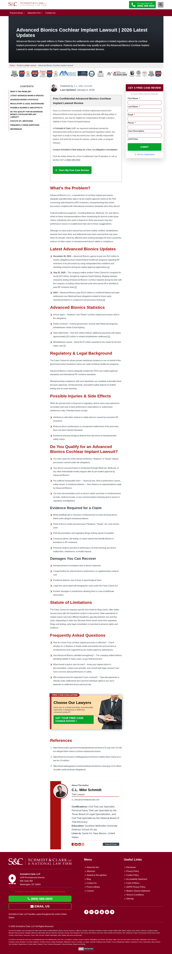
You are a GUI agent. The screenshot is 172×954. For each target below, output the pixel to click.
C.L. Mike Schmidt (83, 86)
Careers (90, 891)
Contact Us (50, 13)
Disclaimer (131, 867)
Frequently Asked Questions (24, 125)
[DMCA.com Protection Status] (86, 950)
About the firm (93, 867)
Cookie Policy (132, 875)
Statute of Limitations (21, 121)
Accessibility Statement (136, 879)
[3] (104, 300)
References (16, 129)
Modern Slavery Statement (138, 891)
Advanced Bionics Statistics (24, 100)
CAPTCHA (133, 139)
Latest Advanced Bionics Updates (27, 96)
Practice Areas (16, 13)
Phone (132, 123)
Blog (89, 879)
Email (131, 115)
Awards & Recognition (97, 875)
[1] (108, 267)
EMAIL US (42, 906)
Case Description (136, 131)
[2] (75, 287)
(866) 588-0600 (73, 160)
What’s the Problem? (20, 92)
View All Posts (111, 844)
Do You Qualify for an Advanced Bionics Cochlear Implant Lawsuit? (26, 114)
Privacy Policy (132, 871)
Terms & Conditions (135, 895)
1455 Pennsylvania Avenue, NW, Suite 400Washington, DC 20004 (32, 880)
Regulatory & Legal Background (27, 104)
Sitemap (130, 899)
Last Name (134, 107)
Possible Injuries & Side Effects (26, 108)
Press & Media (93, 887)
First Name (134, 98)
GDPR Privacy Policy (135, 887)
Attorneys (91, 871)
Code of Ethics (132, 883)
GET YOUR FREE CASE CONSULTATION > (69, 719)
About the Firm (34, 13)
